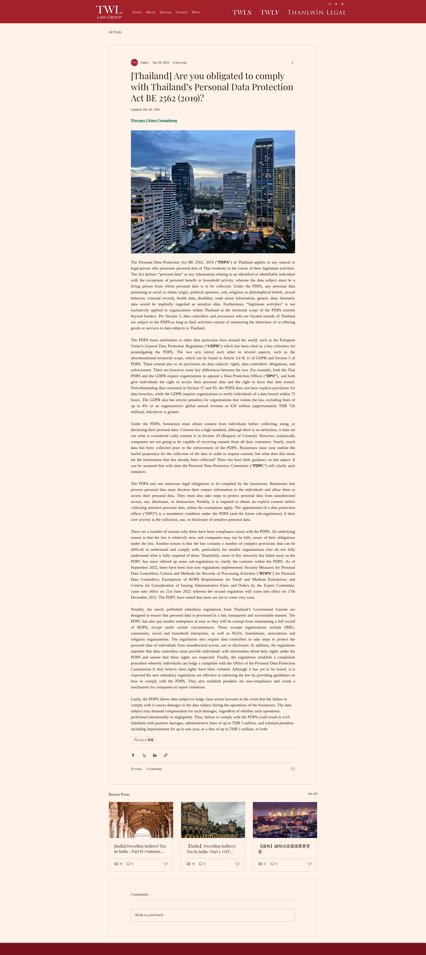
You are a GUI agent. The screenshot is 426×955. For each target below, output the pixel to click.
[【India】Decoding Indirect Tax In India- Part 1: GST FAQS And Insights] (213, 820)
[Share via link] (166, 755)
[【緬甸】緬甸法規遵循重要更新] (285, 820)
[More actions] (292, 62)
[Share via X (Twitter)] (144, 755)
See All (312, 793)
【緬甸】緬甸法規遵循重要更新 (284, 848)
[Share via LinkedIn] (155, 755)
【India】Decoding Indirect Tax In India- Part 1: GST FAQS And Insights (211, 848)
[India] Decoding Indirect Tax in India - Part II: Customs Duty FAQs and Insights (140, 848)
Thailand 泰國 (144, 740)
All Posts (115, 32)
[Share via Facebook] (133, 755)
